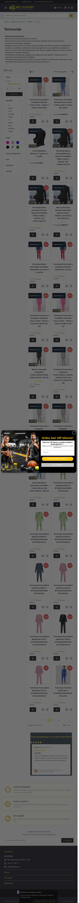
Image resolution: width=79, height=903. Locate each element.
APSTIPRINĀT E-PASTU (57, 459)
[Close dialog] (74, 432)
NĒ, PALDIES (57, 465)
